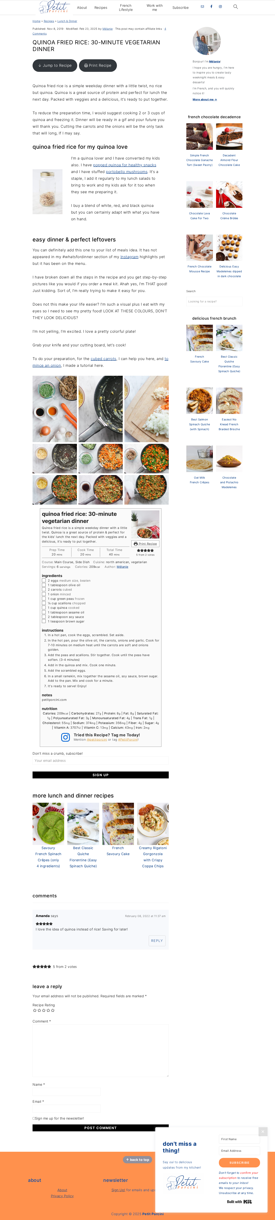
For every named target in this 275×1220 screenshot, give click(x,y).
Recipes (100, 8)
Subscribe (180, 8)
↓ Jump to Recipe (55, 65)
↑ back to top (137, 1160)
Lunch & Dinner (67, 21)
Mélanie (122, 567)
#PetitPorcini (128, 739)
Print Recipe (100, 65)
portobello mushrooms (126, 171)
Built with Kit (239, 1201)
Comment (42, 1021)
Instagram (129, 257)
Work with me (155, 8)
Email (38, 1101)
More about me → (205, 99)
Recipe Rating (44, 1005)
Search (190, 291)
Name (39, 1084)
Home (36, 21)
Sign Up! (118, 1190)
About (82, 8)
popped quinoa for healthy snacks (124, 165)
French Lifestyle (126, 8)
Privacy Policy (62, 1196)
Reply (157, 941)
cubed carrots (103, 358)
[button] (138, 550)
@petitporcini (97, 739)
